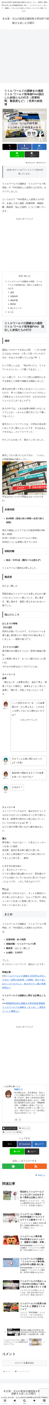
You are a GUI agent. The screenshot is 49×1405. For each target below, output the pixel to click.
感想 (12, 292)
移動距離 (14, 300)
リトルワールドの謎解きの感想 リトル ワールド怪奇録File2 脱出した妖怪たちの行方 (25, 285)
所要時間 (14, 296)
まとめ (10, 312)
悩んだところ (16, 308)
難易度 (13, 304)
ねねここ (18, 1089)
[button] (32, 154)
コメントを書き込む (24, 1363)
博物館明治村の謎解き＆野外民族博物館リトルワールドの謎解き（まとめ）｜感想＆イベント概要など (24, 1007)
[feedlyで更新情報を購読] (16, 1119)
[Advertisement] (24, 57)
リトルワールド (11, 1128)
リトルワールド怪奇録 (13, 1132)
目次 (21, 276)
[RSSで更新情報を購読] (20, 1119)
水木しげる (26, 1128)
